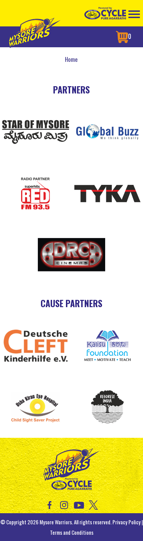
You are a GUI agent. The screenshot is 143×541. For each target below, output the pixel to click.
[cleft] (35, 344)
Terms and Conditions (71, 532)
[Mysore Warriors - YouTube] (79, 504)
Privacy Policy (126, 522)
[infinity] (107, 192)
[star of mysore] (35, 131)
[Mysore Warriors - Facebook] (49, 504)
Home (71, 59)
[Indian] (107, 405)
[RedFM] (35, 192)
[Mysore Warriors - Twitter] (94, 504)
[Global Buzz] (107, 131)
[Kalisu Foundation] (107, 344)
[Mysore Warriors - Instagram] (64, 504)
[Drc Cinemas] (71, 253)
